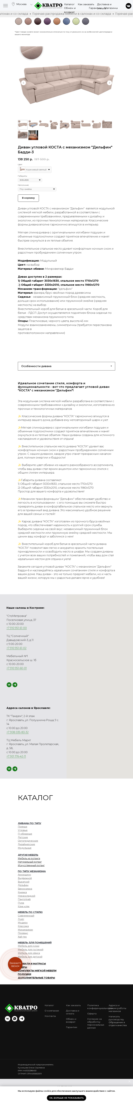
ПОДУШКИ (24, 974)
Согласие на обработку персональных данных (95, 1023)
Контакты (50, 1016)
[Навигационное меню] (5, 5)
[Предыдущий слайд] (23, 82)
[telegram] (14, 684)
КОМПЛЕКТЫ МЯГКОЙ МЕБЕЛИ (37, 970)
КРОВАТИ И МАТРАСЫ (32, 963)
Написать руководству (116, 1018)
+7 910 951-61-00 (16, 627)
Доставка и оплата (72, 1012)
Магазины (111, 8)
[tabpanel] (66, 482)
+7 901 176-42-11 (16, 756)
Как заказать (86, 4)
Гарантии (95, 8)
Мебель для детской (30, 956)
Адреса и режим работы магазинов (117, 1008)
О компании (52, 1010)
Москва (21, 4)
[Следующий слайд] (109, 82)
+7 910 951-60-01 (16, 668)
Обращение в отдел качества (118, 1024)
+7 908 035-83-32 (17, 732)
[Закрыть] (129, 1081)
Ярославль (23, 25)
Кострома (22, 19)
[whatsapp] (14, 1020)
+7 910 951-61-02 (16, 648)
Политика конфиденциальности (100, 1007)
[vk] (9, 684)
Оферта (92, 1013)
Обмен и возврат (71, 1020)
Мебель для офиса (29, 953)
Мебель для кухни (28, 946)
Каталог (69, 4)
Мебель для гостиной (30, 949)
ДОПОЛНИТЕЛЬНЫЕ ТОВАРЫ (36, 977)
